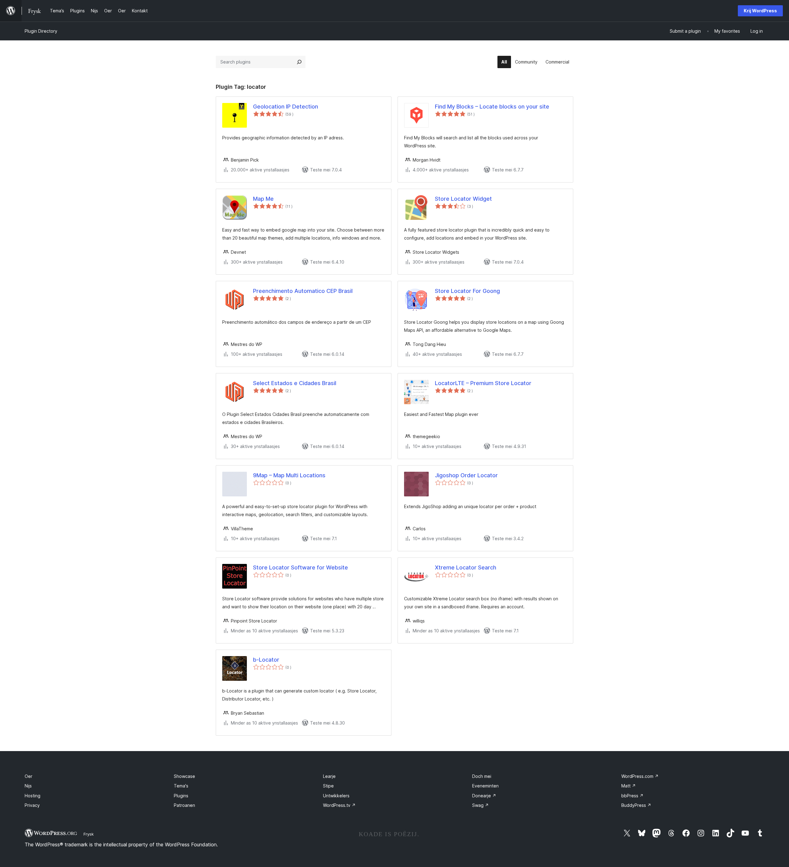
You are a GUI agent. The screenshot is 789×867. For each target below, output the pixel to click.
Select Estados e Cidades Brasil (294, 383)
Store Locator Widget (463, 198)
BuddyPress (636, 805)
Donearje (484, 795)
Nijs (28, 785)
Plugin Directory (41, 31)
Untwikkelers (336, 795)
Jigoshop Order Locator (466, 475)
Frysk (89, 834)
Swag (480, 805)
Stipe (328, 785)
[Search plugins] (299, 62)
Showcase (184, 776)
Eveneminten (485, 785)
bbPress (632, 795)
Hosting (32, 795)
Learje (329, 776)
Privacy (32, 805)
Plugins (181, 795)
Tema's (181, 785)
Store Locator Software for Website (300, 567)
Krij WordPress (760, 10)
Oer (28, 776)
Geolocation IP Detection (285, 106)
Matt (628, 785)
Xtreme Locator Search (465, 567)
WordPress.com (640, 776)
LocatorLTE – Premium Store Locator (483, 383)
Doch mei (481, 776)
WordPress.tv (339, 805)
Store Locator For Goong (467, 291)
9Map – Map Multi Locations (289, 475)
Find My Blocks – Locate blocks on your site (492, 106)
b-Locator (266, 659)
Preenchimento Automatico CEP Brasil (303, 291)
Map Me (263, 198)
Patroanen (184, 805)
